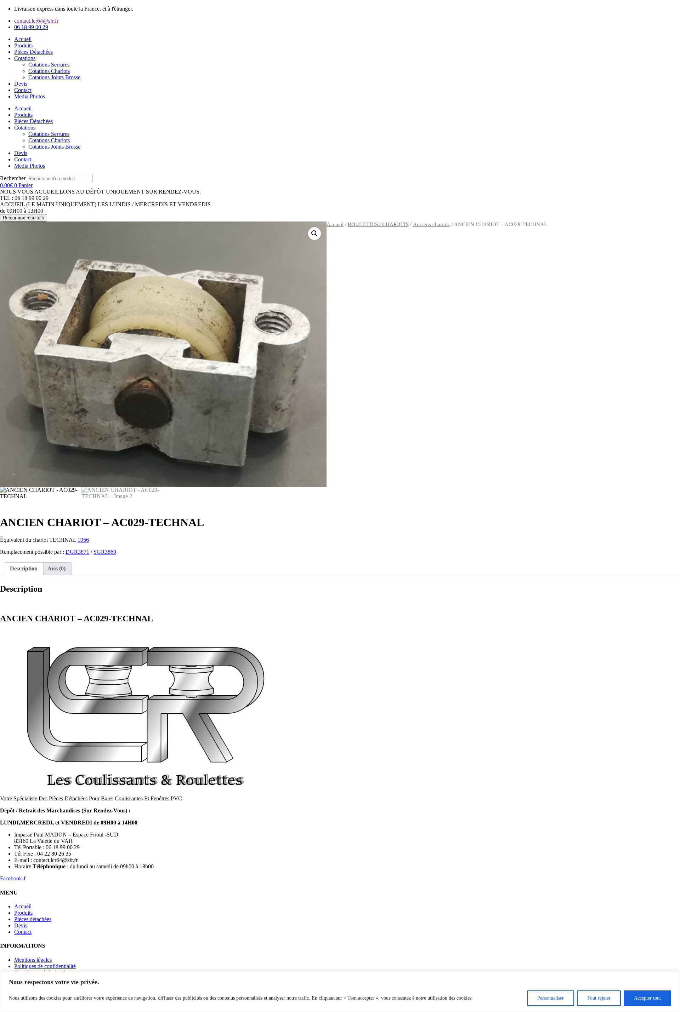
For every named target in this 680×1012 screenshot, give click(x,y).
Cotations (24, 58)
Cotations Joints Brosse (54, 77)
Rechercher (13, 178)
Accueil (23, 39)
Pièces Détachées (33, 52)
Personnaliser (550, 998)
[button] (314, 233)
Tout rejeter (599, 998)
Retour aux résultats (23, 217)
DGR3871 (77, 552)
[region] (340, 991)
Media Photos (29, 96)
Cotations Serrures (48, 65)
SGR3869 (105, 552)
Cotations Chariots (49, 71)
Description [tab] (24, 568)
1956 (83, 540)
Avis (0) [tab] (56, 568)
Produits (23, 45)
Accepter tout (647, 998)
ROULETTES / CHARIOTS (378, 224)
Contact (23, 90)
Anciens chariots (431, 224)
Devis (20, 84)
